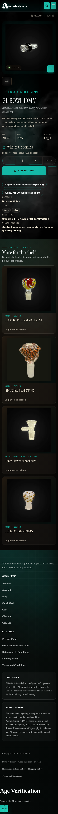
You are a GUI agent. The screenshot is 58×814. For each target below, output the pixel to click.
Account (6, 590)
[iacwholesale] (28, 6)
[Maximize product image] (50, 68)
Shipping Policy (10, 658)
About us (7, 583)
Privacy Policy (10, 639)
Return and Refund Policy (15, 652)
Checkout (7, 616)
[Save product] (52, 170)
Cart (4, 609)
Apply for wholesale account (22, 192)
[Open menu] (53, 5)
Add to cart (26, 170)
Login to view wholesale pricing (24, 184)
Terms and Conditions (13, 665)
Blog (4, 596)
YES (2, 808)
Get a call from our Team (15, 645)
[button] (49, 136)
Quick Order (9, 603)
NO (6, 808)
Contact (6, 623)
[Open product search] (47, 5)
